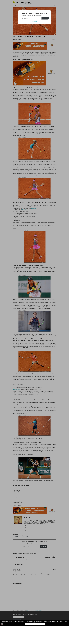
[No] (67, 623)
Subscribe (45, 18)
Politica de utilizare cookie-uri (36, 624)
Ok (26, 624)
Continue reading (34, 21)
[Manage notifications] (2, 624)
